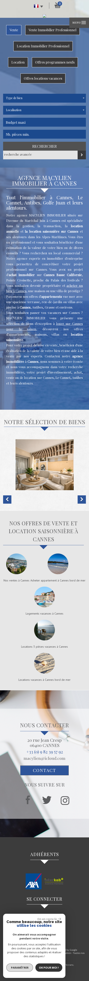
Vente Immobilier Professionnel (52, 30)
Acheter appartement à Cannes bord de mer (57, 580)
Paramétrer (20, 967)
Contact (44, 770)
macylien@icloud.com (44, 758)
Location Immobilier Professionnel (43, 46)
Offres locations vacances (43, 78)
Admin (67, 953)
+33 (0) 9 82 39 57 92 (44, 751)
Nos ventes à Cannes (16, 580)
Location (18, 62)
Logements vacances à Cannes (44, 613)
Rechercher (44, 146)
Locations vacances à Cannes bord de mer (44, 680)
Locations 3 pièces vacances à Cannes (44, 646)
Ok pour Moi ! (49, 967)
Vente (14, 30)
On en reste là (47, 919)
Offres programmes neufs (55, 62)
